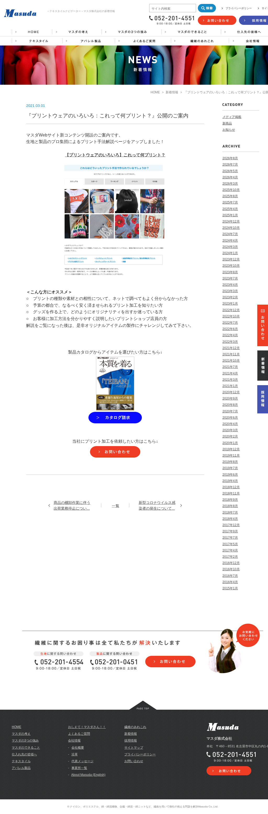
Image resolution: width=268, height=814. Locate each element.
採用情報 (130, 740)
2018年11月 (231, 493)
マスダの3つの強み (25, 740)
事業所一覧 (79, 768)
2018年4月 (230, 519)
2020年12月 (231, 392)
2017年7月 (230, 537)
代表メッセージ (82, 761)
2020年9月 (230, 398)
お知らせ (228, 130)
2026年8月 (230, 158)
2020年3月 (230, 430)
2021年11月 (231, 354)
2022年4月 (230, 335)
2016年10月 (231, 569)
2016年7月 (230, 576)
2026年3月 (230, 183)
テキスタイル (21, 761)
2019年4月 (230, 481)
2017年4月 (230, 550)
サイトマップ (133, 747)
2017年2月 (230, 557)
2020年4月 (230, 424)
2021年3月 (230, 380)
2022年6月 (230, 329)
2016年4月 (230, 582)
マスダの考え (21, 734)
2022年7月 (230, 323)
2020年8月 (230, 405)
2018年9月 (230, 500)
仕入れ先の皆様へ (24, 754)
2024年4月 (230, 240)
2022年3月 (230, 342)
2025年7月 (230, 202)
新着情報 (172, 92)
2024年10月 (231, 228)
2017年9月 (230, 531)
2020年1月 (230, 443)
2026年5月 (230, 171)
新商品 (227, 123)
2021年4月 (230, 373)
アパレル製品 (21, 768)
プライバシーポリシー (239, 8)
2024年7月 (230, 234)
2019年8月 (230, 462)
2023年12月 (231, 259)
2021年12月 (231, 348)
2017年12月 (231, 525)
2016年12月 (231, 563)
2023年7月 (230, 278)
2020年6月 (230, 417)
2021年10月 (231, 360)
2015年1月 (230, 588)
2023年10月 (231, 265)
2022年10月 (231, 316)
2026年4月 (230, 177)
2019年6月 (230, 474)
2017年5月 (230, 544)
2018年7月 (230, 512)
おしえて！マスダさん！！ (87, 727)
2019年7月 (230, 468)
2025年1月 (230, 215)
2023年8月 (230, 272)
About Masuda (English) (88, 775)
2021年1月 (230, 386)
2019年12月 (231, 449)
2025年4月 (230, 209)
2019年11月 (231, 455)
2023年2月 (230, 297)
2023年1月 (230, 303)
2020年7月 (230, 411)
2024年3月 (230, 247)
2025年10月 (231, 190)
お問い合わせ (133, 761)
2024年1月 (230, 253)
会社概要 (77, 747)
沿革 (74, 754)
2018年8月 (230, 506)
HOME (155, 92)
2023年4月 (230, 285)
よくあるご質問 (79, 734)
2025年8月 (230, 196)
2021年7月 (230, 367)
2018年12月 (231, 487)
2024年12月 (231, 221)
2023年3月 (230, 291)
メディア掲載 (231, 117)
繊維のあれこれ (135, 727)
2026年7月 (230, 164)
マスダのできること (26, 747)
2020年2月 (230, 436)
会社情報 (74, 740)
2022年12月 (231, 310)
